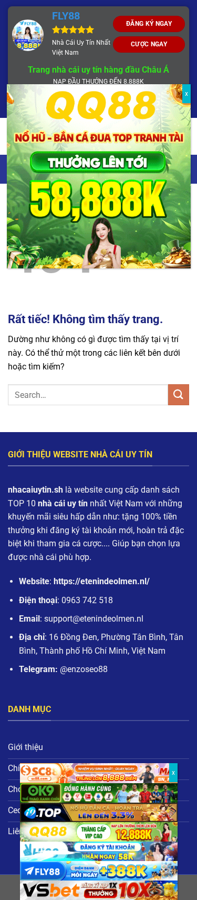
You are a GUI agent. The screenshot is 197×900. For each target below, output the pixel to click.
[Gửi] (178, 394)
